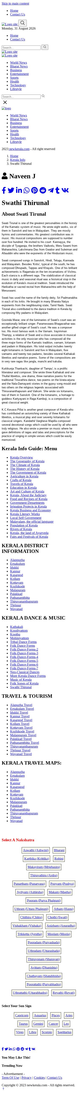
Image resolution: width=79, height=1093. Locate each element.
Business (16, 70)
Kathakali (16, 627)
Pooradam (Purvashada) (44, 942)
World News (18, 62)
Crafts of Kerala (20, 480)
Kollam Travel (19, 724)
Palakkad (16, 594)
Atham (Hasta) (63, 909)
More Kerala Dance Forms (28, 676)
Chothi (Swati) (57, 917)
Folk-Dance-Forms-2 (24, 649)
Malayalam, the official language (32, 521)
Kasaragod (17, 787)
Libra (32, 1032)
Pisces (56, 1015)
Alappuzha (17, 560)
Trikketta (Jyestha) (29, 934)
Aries (68, 1015)
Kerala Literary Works (25, 514)
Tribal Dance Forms (23, 642)
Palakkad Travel (21, 739)
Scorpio (47, 1032)
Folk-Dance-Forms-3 (24, 653)
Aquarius (40, 1015)
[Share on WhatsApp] (26, 190)
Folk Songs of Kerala (24, 683)
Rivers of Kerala (21, 529)
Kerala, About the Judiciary (28, 495)
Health (14, 81)
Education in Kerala (23, 487)
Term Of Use (10, 1077)
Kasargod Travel (21, 720)
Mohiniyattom (19, 638)
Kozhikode (17, 586)
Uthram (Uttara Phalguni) (31, 909)
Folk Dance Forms (22, 645)
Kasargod (16, 575)
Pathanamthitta (20, 597)
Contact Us (17, 14)
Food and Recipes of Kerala (28, 499)
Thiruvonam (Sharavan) (44, 959)
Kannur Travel (19, 716)
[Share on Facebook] (4, 190)
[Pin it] (34, 190)
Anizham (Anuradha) (61, 925)
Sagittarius (64, 1032)
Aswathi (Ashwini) (35, 850)
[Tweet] (11, 190)
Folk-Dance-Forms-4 (24, 657)
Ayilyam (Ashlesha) (30, 892)
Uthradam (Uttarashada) (44, 951)
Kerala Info (17, 160)
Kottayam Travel (21, 727)
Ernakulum (17, 563)
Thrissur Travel (20, 750)
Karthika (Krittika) (36, 858)
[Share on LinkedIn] (19, 190)
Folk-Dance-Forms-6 (24, 664)
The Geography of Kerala (27, 461)
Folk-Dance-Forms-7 (24, 668)
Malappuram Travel (23, 735)
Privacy (26, 1077)
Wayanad (16, 609)
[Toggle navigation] (22, 23)
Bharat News (19, 66)
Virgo (20, 1032)
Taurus (23, 1024)
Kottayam (16, 582)
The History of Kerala (24, 469)
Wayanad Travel (21, 754)
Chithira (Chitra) (31, 917)
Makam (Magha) (60, 892)
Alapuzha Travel (21, 705)
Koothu (15, 634)
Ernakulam (17, 775)
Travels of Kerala (21, 484)
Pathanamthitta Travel (24, 742)
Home (14, 10)
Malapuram (17, 590)
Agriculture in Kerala (24, 476)
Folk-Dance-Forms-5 (24, 661)
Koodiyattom (19, 630)
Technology (18, 85)
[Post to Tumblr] (57, 190)
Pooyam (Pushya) (62, 884)
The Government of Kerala (28, 472)
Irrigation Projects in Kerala (28, 506)
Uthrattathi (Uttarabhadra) (30, 992)
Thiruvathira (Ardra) (43, 875)
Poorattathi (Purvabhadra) (44, 984)
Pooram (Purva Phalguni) (44, 900)
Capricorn (21, 1015)
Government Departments (27, 502)
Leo (66, 1024)
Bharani (59, 850)
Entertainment (19, 74)
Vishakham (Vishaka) (26, 925)
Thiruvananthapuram (24, 601)
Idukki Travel (19, 712)
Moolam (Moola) (58, 934)
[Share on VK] (65, 190)
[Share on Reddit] (42, 190)
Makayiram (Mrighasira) (44, 867)
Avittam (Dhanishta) (43, 967)
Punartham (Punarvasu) (29, 884)
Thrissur (15, 605)
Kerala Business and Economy (30, 510)
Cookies (39, 1077)
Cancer (53, 1024)
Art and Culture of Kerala (27, 491)
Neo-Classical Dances (24, 672)
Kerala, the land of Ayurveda (29, 533)
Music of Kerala (21, 679)
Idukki (14, 567)
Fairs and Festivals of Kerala (29, 536)
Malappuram (18, 802)
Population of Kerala (24, 525)
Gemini (38, 1024)
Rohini (58, 858)
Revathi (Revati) (64, 992)
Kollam (15, 579)
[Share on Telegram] (51, 190)
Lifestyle (16, 89)
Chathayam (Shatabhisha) (44, 976)
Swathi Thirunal (21, 687)
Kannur (15, 571)
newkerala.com (18, 149)
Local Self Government (25, 518)
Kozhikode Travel (22, 731)
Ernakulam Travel (22, 709)
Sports (14, 77)
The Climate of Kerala (25, 465)
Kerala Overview (21, 457)
